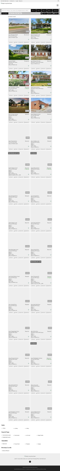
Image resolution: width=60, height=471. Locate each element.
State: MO (11, 13)
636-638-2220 (5, 1)
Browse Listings (43, 469)
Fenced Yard (16, 444)
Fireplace (28, 444)
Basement (5, 443)
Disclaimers (34, 469)
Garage (39, 444)
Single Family (40, 435)
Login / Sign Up (19, 1)
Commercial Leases (7, 435)
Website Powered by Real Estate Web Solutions (30, 467)
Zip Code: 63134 (17, 13)
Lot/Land (28, 435)
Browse (6, 450)
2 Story (27, 428)
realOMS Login (38, 469)
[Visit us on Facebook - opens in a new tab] (58, 0)
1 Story (4, 428)
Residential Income (6, 437)
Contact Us (12, 1)
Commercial (16, 435)
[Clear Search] (41, 13)
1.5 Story (16, 428)
